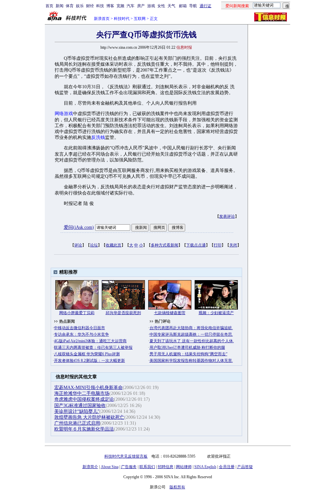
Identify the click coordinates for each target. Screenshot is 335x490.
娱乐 (80, 6)
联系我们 (147, 467)
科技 (100, 6)
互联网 (140, 18)
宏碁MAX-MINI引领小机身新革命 (88, 387)
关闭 (233, 245)
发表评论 (227, 216)
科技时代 (122, 18)
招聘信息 (165, 467)
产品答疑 (245, 467)
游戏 (151, 6)
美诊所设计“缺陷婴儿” (76, 411)
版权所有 (177, 487)
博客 (110, 6)
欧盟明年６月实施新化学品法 (84, 429)
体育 (70, 6)
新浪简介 (90, 467)
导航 (193, 6)
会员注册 (227, 467)
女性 (161, 6)
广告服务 (129, 467)
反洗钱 (98, 137)
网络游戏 (64, 113)
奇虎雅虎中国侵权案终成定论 (84, 399)
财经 (90, 6)
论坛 (94, 245)
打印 (217, 245)
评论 (78, 245)
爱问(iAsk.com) (79, 227)
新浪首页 (102, 18)
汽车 (130, 6)
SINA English (205, 467)
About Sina (109, 467)
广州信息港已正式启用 (77, 423)
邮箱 (183, 6)
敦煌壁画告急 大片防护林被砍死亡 (89, 417)
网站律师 (184, 467)
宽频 (120, 6)
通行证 (205, 6)
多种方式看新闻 (164, 245)
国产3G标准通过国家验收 (80, 405)
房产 (141, 6)
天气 (171, 6)
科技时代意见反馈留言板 (126, 456)
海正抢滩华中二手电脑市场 (81, 393)
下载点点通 (196, 245)
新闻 (59, 6)
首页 (49, 6)
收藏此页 (113, 245)
